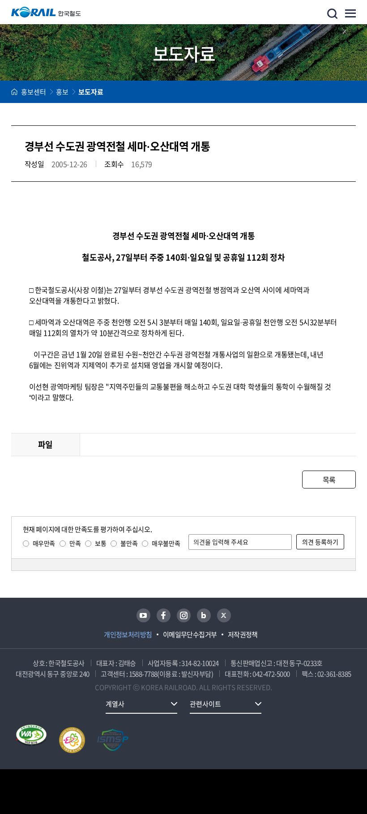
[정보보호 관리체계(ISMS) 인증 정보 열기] (112, 740)
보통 (100, 543)
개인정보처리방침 (128, 634)
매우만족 (44, 543)
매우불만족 (166, 543)
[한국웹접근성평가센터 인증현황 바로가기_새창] (31, 740)
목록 (329, 479)
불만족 (128, 543)
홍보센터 (33, 92)
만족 (75, 543)
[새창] (143, 615)
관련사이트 (205, 704)
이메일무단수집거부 (190, 634)
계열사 (115, 704)
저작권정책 (243, 634)
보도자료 (90, 92)
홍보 (62, 92)
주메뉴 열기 (350, 13)
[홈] (14, 92)
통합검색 (332, 14)
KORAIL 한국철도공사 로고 (46, 12)
